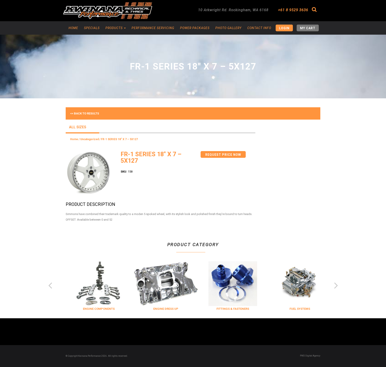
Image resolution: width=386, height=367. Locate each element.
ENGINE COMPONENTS (94, 308)
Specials (92, 28)
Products (114, 28)
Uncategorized (89, 139)
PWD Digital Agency (310, 355)
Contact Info (259, 28)
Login (284, 28)
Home (73, 28)
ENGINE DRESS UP (161, 308)
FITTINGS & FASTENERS (228, 308)
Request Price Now (223, 154)
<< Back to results (84, 113)
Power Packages (195, 28)
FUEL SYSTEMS (295, 308)
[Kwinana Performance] (107, 10)
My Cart (307, 28)
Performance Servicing (153, 28)
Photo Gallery (228, 28)
